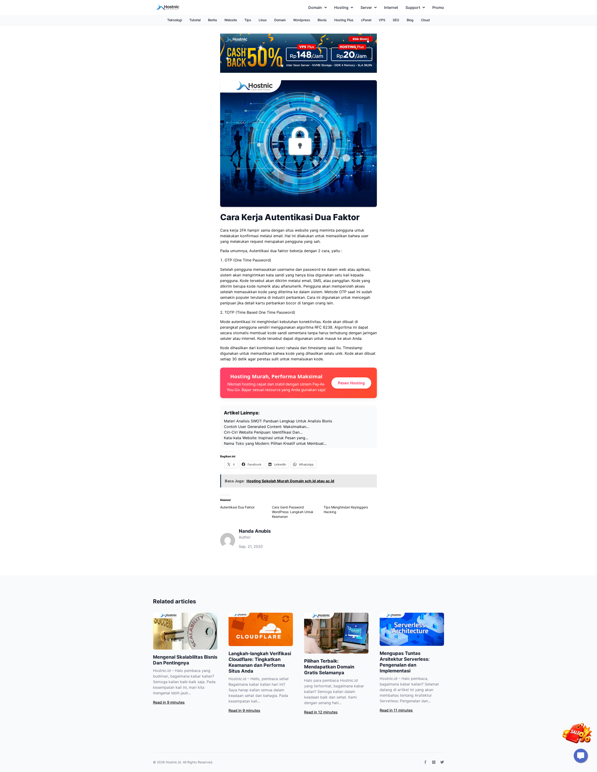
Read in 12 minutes (321, 712)
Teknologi (174, 20)
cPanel (366, 20)
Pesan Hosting (351, 383)
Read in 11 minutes (396, 710)
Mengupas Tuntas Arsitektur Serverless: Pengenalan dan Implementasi (405, 662)
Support (413, 7)
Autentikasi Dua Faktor (237, 507)
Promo (438, 7)
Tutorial (195, 20)
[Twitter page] (442, 762)
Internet (391, 7)
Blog (410, 20)
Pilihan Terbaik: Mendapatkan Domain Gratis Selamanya (329, 666)
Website (230, 20)
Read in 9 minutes (169, 702)
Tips (247, 20)
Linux (263, 20)
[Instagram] (434, 762)
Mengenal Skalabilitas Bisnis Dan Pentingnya (185, 660)
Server (366, 7)
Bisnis (322, 20)
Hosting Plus (344, 20)
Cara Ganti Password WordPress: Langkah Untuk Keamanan (292, 511)
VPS (382, 20)
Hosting (341, 7)
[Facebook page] (425, 762)
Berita (212, 20)
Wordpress (301, 20)
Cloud (425, 20)
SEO (396, 20)
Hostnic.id (173, 762)
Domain (315, 7)
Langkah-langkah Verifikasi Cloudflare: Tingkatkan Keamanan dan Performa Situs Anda (260, 662)
